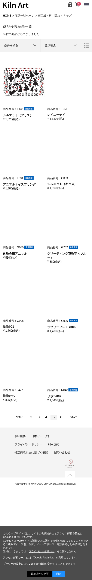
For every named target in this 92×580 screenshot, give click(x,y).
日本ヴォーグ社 (41, 436)
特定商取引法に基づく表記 (31, 452)
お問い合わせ (61, 452)
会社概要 (20, 436)
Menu (87, 1)
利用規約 (53, 444)
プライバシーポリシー (28, 444)
